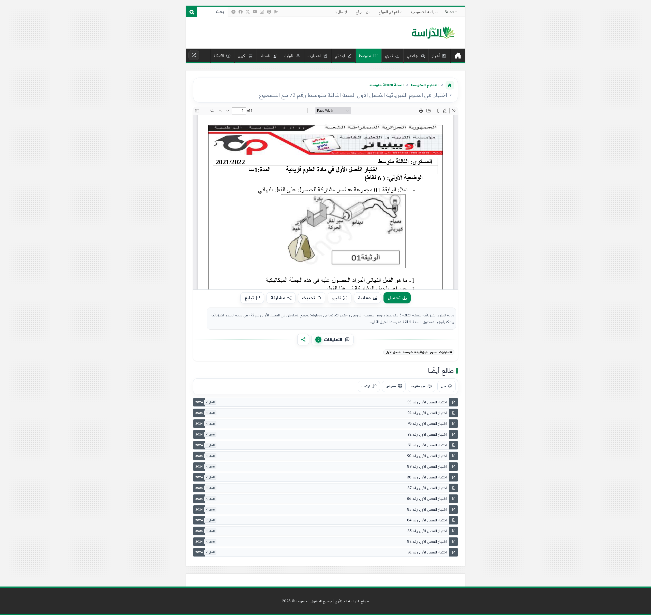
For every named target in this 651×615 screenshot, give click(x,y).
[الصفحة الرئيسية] (450, 85)
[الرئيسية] (457, 56)
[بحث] (191, 12)
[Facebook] (240, 12)
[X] (247, 12)
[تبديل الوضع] (193, 55)
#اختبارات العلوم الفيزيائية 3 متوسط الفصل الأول (419, 352)
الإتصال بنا (340, 12)
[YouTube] (255, 12)
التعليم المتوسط (424, 85)
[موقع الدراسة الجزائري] (433, 33)
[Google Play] (276, 12)
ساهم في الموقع (390, 12)
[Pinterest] (269, 12)
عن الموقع (363, 12)
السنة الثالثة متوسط (386, 85)
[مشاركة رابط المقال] (303, 339)
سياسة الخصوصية (424, 12)
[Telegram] (233, 12)
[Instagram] (262, 12)
